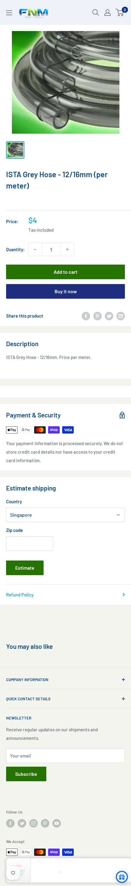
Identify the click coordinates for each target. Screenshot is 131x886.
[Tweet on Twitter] (109, 315)
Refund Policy (20, 594)
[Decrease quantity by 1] (35, 249)
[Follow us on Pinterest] (45, 823)
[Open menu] (9, 12)
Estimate (24, 568)
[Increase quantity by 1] (67, 249)
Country (14, 501)
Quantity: (15, 249)
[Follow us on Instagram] (33, 823)
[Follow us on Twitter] (22, 823)
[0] (120, 12)
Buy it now (66, 291)
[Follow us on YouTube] (56, 823)
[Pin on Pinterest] (97, 315)
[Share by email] (120, 315)
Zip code (14, 530)
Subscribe (26, 774)
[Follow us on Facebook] (10, 823)
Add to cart (65, 272)
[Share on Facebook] (86, 315)
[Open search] (95, 12)
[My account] (107, 12)
